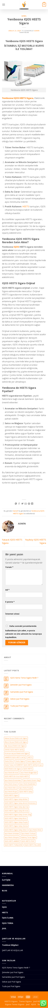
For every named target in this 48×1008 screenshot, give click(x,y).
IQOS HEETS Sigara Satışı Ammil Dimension (20, 803)
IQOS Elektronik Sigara (13, 769)
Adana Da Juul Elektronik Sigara (16, 738)
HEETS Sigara (11, 1001)
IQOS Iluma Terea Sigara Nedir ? (24, 678)
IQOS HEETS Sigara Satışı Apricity (16, 807)
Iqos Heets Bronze (11, 773)
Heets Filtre (9, 761)
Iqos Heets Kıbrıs (11, 788)
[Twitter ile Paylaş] (22, 504)
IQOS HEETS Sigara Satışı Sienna (16, 826)
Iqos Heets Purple (25, 788)
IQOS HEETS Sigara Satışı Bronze (16, 811)
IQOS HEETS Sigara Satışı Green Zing (18, 814)
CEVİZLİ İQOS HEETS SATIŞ (14, 750)
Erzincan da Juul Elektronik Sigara (17, 753)
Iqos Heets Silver (35, 830)
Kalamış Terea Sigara (28, 837)
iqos (40, 765)
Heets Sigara (20, 761)
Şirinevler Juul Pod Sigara (20, 685)
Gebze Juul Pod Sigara (19, 699)
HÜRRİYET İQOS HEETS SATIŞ (26, 765)
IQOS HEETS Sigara (11, 795)
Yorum (9, 567)
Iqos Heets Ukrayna (12, 837)
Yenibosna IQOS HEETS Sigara (17, 98)
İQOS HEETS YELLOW (32, 845)
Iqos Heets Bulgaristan (29, 773)
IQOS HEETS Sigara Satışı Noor (16, 818)
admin (36, 31)
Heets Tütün (9, 765)
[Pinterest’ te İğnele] (29, 504)
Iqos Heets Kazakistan (27, 784)
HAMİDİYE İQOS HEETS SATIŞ (15, 757)
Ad (7, 590)
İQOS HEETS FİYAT (28, 841)
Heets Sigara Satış (33, 761)
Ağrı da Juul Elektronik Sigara (15, 746)
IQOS (16, 246)
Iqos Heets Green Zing (31, 780)
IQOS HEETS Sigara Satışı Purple (16, 822)
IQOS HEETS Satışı (25, 792)
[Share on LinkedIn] (32, 504)
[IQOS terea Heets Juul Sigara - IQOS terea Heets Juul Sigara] (24, 4)
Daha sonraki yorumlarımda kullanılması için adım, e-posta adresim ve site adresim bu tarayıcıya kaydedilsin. (23, 632)
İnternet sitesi (12, 614)
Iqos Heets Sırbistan (12, 833)
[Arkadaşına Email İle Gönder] (26, 504)
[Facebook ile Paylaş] (19, 504)
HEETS (25, 206)
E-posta (10, 602)
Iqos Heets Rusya (11, 792)
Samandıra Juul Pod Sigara (21, 692)
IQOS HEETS (28, 769)
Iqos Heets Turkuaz (28, 833)
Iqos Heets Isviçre (11, 784)
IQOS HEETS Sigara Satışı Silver (16, 830)
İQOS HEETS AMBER (12, 841)
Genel (24, 16)
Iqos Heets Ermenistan (13, 780)
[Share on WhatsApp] (16, 504)
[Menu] (3, 4)
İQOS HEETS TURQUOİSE (13, 845)
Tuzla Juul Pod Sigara (19, 706)
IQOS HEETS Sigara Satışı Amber (16, 799)
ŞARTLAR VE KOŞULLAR (12, 950)
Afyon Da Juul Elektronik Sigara (16, 742)
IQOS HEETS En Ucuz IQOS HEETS (17, 776)
